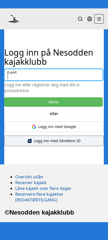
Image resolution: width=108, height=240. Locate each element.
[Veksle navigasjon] (99, 19)
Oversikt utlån (29, 177)
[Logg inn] (89, 19)
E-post (12, 72)
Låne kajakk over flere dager (43, 188)
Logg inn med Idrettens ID (57, 140)
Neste (53, 101)
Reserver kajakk (31, 182)
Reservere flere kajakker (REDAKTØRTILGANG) (39, 197)
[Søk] (80, 19)
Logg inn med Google (57, 126)
